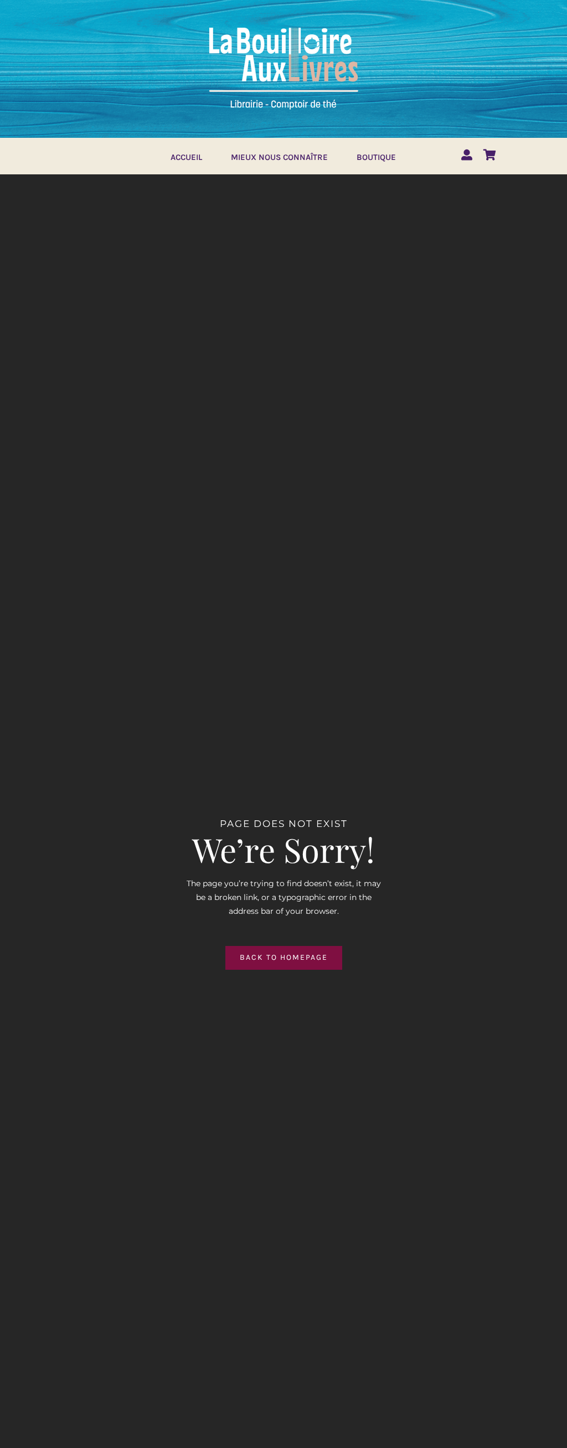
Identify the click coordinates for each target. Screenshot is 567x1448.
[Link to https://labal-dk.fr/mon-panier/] (489, 155)
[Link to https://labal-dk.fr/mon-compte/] (466, 155)
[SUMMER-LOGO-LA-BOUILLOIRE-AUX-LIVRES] (283, 26)
